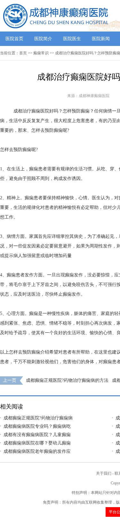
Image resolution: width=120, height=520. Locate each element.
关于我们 (103, 473)
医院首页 (14, 38)
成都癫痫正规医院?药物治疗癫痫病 (38, 418)
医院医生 (72, 38)
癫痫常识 (41, 53)
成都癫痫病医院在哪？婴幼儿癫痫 (37, 443)
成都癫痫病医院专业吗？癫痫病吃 (37, 426)
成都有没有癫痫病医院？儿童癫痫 (37, 434)
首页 (23, 53)
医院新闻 (101, 38)
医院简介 (43, 38)
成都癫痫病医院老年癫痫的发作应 (37, 451)
